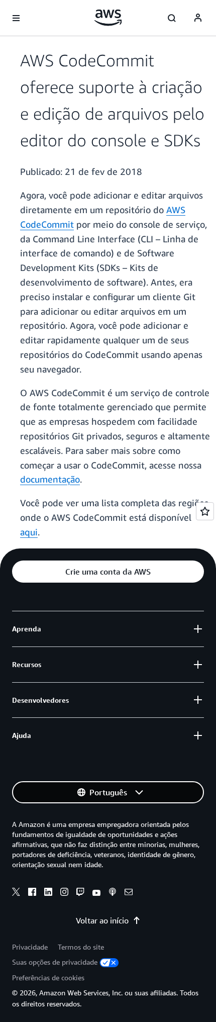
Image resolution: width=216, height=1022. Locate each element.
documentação (50, 479)
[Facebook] (32, 893)
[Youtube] (96, 893)
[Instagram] (64, 893)
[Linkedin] (48, 893)
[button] (108, 572)
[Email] (129, 893)
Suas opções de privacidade (54, 962)
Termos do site (81, 947)
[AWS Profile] (198, 18)
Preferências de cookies (48, 977)
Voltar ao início (102, 920)
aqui (29, 531)
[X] (16, 893)
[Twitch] (80, 893)
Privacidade (30, 947)
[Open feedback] (205, 511)
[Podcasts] (113, 893)
